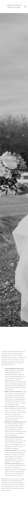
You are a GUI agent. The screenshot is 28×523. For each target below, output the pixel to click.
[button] (25, 6)
